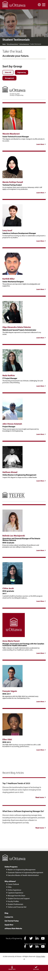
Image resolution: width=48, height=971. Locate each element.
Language (39, 5)
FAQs (9, 887)
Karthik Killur (8, 278)
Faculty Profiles (13, 901)
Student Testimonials (15, 904)
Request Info (12, 969)
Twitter (31, 938)
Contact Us (9, 917)
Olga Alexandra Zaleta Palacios (16, 327)
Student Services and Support (19, 898)
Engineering (21, 72)
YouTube (43, 938)
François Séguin (9, 691)
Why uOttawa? (10, 881)
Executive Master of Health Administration (23, 875)
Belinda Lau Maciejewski (13, 535)
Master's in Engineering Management (21, 869)
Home (4, 44)
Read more (40, 797)
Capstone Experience (15, 893)
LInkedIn (37, 938)
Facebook (25, 938)
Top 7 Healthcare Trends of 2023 (16, 783)
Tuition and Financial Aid (17, 907)
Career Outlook (13, 884)
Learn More (41, 144)
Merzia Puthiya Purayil (12, 182)
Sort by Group (12, 66)
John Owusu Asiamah (12, 423)
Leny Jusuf (7, 230)
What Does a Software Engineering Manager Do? (23, 811)
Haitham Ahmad (9, 472)
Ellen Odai (7, 739)
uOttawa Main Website (13, 928)
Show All (8, 72)
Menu (44, 4)
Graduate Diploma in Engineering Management (25, 872)
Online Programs (11, 867)
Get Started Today (12, 921)
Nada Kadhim (8, 375)
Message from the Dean (16, 895)
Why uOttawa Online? (12, 44)
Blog (6, 913)
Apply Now (9, 925)
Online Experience (24, 44)
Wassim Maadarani (11, 133)
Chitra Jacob (8, 588)
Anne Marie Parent (11, 641)
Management (9, 78)
